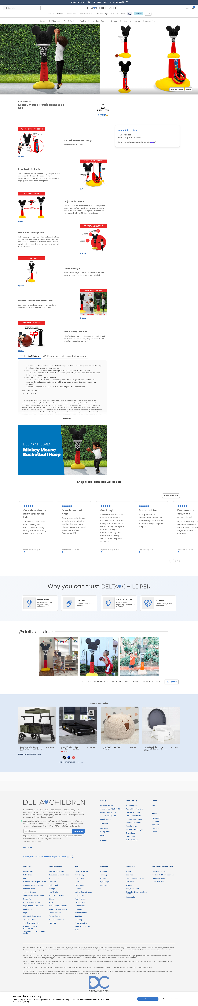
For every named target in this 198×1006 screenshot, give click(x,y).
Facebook (156, 821)
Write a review (171, 495)
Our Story (104, 828)
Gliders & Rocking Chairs (33, 885)
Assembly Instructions (135, 809)
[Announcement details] (73, 856)
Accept (148, 999)
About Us (50, 14)
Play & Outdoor (70, 21)
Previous (172, 561)
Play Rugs (78, 909)
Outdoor (78, 888)
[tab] (29, 356)
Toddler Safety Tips (108, 816)
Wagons (91, 21)
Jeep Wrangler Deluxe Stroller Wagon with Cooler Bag (31, 749)
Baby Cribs (27, 875)
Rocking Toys (80, 902)
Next (177, 561)
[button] (123, 130)
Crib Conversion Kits (31, 923)
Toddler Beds (54, 878)
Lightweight (105, 882)
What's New (114, 14)
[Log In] (187, 8)
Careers (103, 840)
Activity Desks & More (83, 892)
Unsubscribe (27, 847)
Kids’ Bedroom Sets (56, 871)
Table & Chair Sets (56, 895)
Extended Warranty (133, 823)
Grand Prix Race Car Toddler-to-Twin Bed (70, 749)
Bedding (123, 21)
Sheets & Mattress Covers (33, 895)
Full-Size (103, 871)
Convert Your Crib (133, 812)
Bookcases (27, 909)
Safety (60, 14)
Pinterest (155, 825)
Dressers (52, 882)
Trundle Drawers (29, 919)
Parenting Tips (102, 14)
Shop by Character (56, 919)
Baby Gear (100, 21)
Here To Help (71, 14)
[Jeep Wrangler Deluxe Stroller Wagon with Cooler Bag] (37, 725)
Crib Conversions (86, 14)
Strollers (83, 21)
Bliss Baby (138, 14)
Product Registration (134, 819)
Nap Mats (52, 923)
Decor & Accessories (31, 902)
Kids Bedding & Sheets (58, 906)
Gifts (123, 14)
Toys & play (79, 875)
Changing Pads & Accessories (30, 927)
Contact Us (130, 836)
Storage (52, 888)
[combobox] (22, 8)
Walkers (129, 885)
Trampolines (80, 906)
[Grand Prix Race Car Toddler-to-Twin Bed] (78, 725)
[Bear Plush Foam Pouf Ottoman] (120, 725)
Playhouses (79, 878)
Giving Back (105, 832)
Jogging (103, 875)
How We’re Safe (106, 805)
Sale (148, 14)
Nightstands (54, 885)
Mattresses (112, 21)
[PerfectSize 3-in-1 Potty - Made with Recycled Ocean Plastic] (161, 725)
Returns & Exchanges (134, 829)
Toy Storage (79, 885)
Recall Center (105, 819)
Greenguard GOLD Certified (111, 809)
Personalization (149, 21)
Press (102, 835)
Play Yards (130, 882)
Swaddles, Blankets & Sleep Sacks (34, 932)
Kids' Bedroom (54, 21)
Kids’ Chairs (53, 892)
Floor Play (78, 919)
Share (188, 89)
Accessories (135, 21)
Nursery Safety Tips (108, 812)
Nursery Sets (28, 871)
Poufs (77, 930)
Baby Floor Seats (132, 888)
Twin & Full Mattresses (58, 909)
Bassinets (27, 899)
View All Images (177, 89)
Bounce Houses (81, 913)
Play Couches (80, 899)
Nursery (43, 21)
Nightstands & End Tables (33, 906)
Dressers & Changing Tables (34, 882)
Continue (78, 831)
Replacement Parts (133, 816)
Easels (77, 882)
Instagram (156, 818)
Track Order (131, 833)
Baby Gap (27, 878)
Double (103, 878)
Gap (129, 14)
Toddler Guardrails (159, 871)
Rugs (25, 913)
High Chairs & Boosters (135, 878)
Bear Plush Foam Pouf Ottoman (111, 748)
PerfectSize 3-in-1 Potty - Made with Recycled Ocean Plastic (155, 749)
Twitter (154, 832)
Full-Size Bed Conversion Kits (163, 875)
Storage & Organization (32, 916)
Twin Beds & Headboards (59, 875)
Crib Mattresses (29, 892)
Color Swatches (132, 840)
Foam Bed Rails (55, 913)
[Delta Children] (54, 802)
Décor (51, 899)
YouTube (155, 828)
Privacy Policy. (24, 1001)
